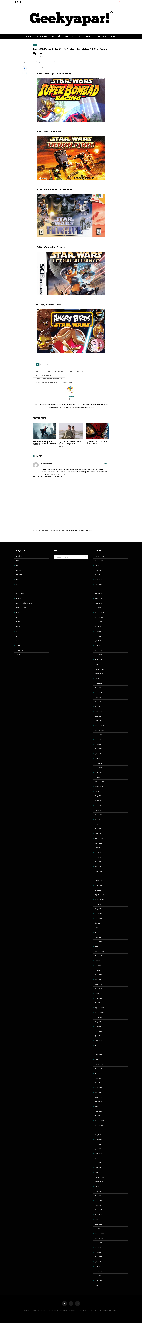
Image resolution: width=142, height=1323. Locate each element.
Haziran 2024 (99, 678)
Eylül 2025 (98, 608)
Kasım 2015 (98, 1163)
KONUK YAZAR (21, 608)
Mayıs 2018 (98, 1022)
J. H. (36, 56)
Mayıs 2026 (98, 570)
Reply (107, 463)
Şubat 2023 (98, 754)
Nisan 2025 (98, 631)
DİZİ (59, 36)
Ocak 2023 (98, 758)
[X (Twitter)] (71, 1303)
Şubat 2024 (98, 697)
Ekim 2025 (98, 603)
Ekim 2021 (98, 829)
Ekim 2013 (98, 1280)
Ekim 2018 (98, 998)
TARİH (18, 645)
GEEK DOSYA (69, 36)
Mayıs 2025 (98, 627)
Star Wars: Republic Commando (46, 382)
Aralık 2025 (98, 594)
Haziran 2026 (99, 565)
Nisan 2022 (98, 801)
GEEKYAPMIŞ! (20, 594)
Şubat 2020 (98, 923)
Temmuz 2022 (99, 786)
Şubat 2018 (98, 1036)
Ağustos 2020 (99, 895)
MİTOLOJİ (19, 622)
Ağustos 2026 (99, 556)
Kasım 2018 (98, 993)
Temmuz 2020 (99, 899)
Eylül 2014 (98, 1229)
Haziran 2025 (99, 622)
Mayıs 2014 (98, 1247)
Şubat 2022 (98, 810)
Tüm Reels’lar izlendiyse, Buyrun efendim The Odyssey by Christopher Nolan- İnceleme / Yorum (70, 444)
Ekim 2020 (98, 885)
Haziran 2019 (99, 960)
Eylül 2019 (98, 946)
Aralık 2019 (98, 932)
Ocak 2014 (98, 1266)
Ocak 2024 (98, 702)
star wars (38, 371)
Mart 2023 (98, 749)
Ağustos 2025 (99, 612)
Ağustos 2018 (99, 1008)
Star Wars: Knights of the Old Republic (49, 379)
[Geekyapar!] (71, 18)
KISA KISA (19, 598)
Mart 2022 (98, 805)
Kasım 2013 (98, 1276)
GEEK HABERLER (42, 36)
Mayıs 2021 (98, 852)
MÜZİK (18, 627)
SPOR (18, 641)
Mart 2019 (98, 975)
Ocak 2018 (98, 1041)
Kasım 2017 (98, 1050)
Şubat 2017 (98, 1092)
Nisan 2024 (98, 688)
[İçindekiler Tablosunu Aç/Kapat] (40, 67)
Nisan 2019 (98, 970)
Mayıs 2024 (98, 683)
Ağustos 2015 (99, 1177)
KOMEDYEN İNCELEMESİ (24, 603)
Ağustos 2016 (99, 1120)
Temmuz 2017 (99, 1069)
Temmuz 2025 (99, 617)
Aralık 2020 (98, 876)
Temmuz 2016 (99, 1125)
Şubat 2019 (98, 979)
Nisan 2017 (98, 1083)
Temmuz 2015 (99, 1182)
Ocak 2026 (98, 589)
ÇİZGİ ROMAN (20, 556)
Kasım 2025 (98, 598)
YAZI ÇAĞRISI (102, 36)
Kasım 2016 (98, 1106)
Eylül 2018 (98, 1003)
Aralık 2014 (98, 1215)
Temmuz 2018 (99, 1012)
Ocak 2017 (98, 1097)
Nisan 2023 (98, 744)
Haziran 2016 (99, 1130)
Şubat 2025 (98, 641)
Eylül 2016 (98, 1116)
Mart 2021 (98, 862)
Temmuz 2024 (99, 674)
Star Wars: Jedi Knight (43, 375)
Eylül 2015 (98, 1172)
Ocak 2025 (98, 645)
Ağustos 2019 (99, 951)
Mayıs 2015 (98, 1191)
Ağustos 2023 (99, 725)
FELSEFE (19, 575)
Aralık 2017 (98, 1045)
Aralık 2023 (98, 706)
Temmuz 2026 (99, 561)
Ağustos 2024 (99, 669)
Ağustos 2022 (99, 782)
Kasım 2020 (98, 881)
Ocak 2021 (98, 871)
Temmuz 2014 (99, 1238)
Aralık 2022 (98, 763)
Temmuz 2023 (99, 730)
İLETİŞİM (112, 36)
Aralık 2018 (98, 989)
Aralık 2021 (98, 819)
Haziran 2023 (99, 735)
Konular (18, 612)
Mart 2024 (98, 692)
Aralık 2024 (98, 650)
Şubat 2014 (98, 1262)
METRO (18, 617)
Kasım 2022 (98, 768)
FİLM (52, 36)
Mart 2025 (98, 636)
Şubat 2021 (98, 866)
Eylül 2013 (98, 1285)
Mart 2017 (98, 1088)
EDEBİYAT (89, 36)
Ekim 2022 (98, 772)
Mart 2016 (98, 1144)
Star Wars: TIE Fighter (70, 382)
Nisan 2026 (98, 575)
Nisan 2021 (98, 857)
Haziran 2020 (99, 904)
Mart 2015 (98, 1200)
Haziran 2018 (99, 1017)
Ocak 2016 (98, 1153)
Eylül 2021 (98, 834)
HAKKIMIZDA (28, 36)
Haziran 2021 (99, 848)
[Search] (120, 2)
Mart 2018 (98, 1031)
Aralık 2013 (98, 1271)
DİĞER (18, 561)
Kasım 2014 (98, 1219)
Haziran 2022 (99, 791)
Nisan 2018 (98, 1026)
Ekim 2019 (98, 942)
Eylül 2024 (98, 664)
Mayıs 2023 (98, 739)
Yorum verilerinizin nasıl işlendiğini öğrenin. (79, 530)
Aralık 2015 (98, 1158)
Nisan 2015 (98, 1196)
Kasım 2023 (98, 711)
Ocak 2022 (98, 815)
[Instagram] (77, 1303)
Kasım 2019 (98, 937)
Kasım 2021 (98, 824)
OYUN (79, 36)
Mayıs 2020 (98, 909)
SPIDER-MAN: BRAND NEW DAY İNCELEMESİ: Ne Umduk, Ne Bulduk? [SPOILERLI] (44, 443)
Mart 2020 (98, 918)
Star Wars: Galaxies (76, 371)
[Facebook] (24, 68)
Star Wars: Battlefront (55, 371)
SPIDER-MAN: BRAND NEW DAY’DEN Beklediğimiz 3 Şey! (97, 442)
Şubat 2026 (98, 584)
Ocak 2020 (98, 928)
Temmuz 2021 (99, 843)
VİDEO (18, 655)
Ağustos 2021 (99, 838)
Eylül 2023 (98, 721)
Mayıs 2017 (98, 1078)
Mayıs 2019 (98, 965)
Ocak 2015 (98, 1210)
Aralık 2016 (98, 1102)
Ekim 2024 (98, 659)
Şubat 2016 (98, 1149)
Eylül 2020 (98, 890)
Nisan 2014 (98, 1252)
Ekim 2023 (98, 716)
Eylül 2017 (98, 1059)
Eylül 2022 (98, 777)
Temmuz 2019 (99, 956)
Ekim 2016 (98, 1111)
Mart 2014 (98, 1257)
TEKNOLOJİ (19, 650)
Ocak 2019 (98, 984)
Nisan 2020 (98, 913)
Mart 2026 (98, 580)
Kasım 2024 (98, 655)
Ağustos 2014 (99, 1233)
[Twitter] (24, 73)
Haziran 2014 (99, 1243)
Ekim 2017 (98, 1055)
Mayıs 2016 (98, 1135)
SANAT (18, 636)
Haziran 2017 (99, 1073)
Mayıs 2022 (98, 796)
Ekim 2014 (98, 1224)
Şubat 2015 (98, 1205)
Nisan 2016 (98, 1139)
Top (71, 1316)
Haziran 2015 (99, 1186)
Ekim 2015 (98, 1167)
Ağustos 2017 (99, 1064)
